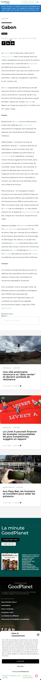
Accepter (20, 661)
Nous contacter (7, 609)
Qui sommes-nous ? (9, 602)
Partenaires (5, 605)
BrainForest (6, 308)
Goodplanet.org (10, 539)
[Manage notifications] (36, 675)
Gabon (4, 33)
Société (4, 19)
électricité (33, 250)
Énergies (7, 368)
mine (14, 250)
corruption (5, 156)
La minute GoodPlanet (10, 616)
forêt (6, 88)
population (33, 64)
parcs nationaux (10, 229)
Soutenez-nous (7, 612)
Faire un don (28, 2)
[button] (38, 635)
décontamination (29, 212)
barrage (15, 243)
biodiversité (27, 125)
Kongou (34, 254)
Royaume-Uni (7, 57)
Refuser (20, 666)
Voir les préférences (20, 671)
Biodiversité (8, 487)
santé (5, 208)
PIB (18, 146)
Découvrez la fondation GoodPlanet (15, 619)
